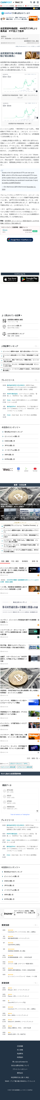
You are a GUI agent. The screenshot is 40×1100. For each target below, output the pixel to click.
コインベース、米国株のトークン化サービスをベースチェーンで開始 (13, 702)
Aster (9, 400)
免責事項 (20, 1053)
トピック (20, 1099)
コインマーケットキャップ (20, 38)
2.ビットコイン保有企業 (8, 767)
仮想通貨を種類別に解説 (15, 319)
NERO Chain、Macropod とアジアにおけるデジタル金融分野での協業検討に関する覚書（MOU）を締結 (22, 387)
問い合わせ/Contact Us (20, 1062)
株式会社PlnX (11, 406)
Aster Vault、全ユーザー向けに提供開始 (24, 415)
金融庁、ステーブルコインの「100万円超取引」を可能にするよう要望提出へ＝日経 (13, 659)
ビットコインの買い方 (14, 325)
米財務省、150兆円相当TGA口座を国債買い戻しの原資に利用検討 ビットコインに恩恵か (19, 691)
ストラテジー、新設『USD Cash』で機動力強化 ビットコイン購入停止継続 (13, 736)
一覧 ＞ (36, 522)
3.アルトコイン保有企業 (25, 767)
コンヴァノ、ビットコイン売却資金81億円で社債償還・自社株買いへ (19, 621)
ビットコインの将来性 (8, 6)
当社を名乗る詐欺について (20, 1065)
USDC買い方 (20, 6)
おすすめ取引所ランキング (16, 333)
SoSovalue (8, 38)
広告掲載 (20, 1046)
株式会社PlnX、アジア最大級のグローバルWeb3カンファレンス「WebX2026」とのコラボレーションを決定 (22, 408)
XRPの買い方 (9, 454)
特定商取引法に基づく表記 (20, 1077)
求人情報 (20, 1050)
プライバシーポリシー (20, 1069)
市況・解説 (35, 41)
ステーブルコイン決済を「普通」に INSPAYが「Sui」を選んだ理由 (24, 912)
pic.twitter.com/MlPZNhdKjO (11, 183)
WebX (35, 1099)
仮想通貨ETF (28, 41)
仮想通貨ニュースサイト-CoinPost (23, 1090)
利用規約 (20, 1057)
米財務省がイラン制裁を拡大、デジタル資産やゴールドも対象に (13, 713)
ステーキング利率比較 (33, 6)
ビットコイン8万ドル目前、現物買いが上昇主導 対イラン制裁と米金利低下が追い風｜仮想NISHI (13, 570)
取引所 (27, 1099)
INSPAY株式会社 (12, 394)
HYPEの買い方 (10, 459)
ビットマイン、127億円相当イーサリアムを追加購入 (13, 724)
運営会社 (20, 1073)
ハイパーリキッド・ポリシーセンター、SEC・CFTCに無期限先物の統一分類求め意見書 (13, 632)
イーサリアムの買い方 (12, 450)
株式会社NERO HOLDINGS (16, 385)
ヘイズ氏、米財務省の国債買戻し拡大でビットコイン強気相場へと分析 (13, 588)
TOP (5, 1099)
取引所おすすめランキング (14, 432)
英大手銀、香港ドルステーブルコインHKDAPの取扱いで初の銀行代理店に (13, 646)
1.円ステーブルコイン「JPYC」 (19, 763)
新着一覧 (12, 1099)
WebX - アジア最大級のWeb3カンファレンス (20, 1081)
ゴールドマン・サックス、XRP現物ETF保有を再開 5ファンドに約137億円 (13, 747)
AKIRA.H (3, 36)
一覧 (35, 346)
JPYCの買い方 (10, 445)
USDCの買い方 (10, 441)
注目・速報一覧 (32, 758)
